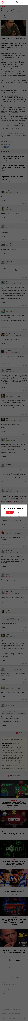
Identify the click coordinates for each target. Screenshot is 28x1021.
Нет (18, 512)
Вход (22, 2)
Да (10, 512)
